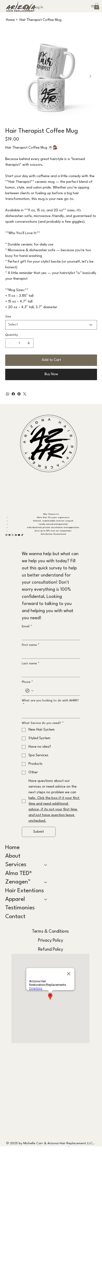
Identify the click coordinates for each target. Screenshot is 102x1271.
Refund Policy (50, 949)
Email (27, 626)
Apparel (15, 899)
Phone (27, 682)
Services (15, 865)
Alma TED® (18, 873)
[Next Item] (90, 76)
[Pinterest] (19, 394)
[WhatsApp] (7, 394)
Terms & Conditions (50, 931)
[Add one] (28, 343)
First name (30, 645)
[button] (96, 6)
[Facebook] (13, 394)
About (12, 856)
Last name (30, 663)
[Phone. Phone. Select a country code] (29, 691)
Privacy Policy (50, 940)
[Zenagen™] (46, 882)
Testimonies (20, 908)
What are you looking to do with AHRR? (50, 702)
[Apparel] (46, 899)
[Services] (46, 864)
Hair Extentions (24, 891)
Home (12, 847)
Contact (15, 917)
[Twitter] (24, 394)
